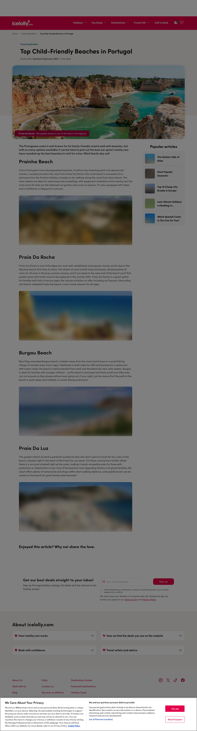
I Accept (175, 708)
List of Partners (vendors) (101, 719)
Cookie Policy (74, 725)
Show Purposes (175, 719)
